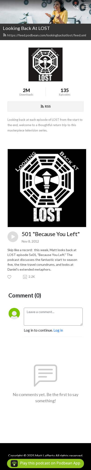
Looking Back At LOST (26, 28)
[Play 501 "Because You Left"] (12, 236)
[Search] (76, 6)
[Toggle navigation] (85, 6)
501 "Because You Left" (51, 234)
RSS (48, 106)
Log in (58, 330)
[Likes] (9, 277)
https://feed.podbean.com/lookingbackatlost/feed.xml (46, 35)
